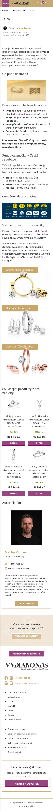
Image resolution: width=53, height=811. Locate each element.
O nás (10, 701)
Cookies (12, 715)
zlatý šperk (41, 231)
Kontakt (11, 706)
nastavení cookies (26, 806)
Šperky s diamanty (16, 729)
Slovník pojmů (18, 10)
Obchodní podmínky (17, 692)
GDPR (10, 710)
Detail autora (26, 603)
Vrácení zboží (14, 719)
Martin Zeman (24, 28)
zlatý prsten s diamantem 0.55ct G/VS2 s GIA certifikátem (13, 421)
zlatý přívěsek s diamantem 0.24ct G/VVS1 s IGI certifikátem (13, 472)
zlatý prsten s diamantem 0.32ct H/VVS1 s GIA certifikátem (39, 472)
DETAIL (13, 443)
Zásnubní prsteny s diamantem (22, 734)
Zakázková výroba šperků (20, 743)
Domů (5, 10)
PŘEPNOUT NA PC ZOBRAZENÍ (26, 653)
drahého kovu (21, 114)
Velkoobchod (14, 697)
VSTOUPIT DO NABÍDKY (26, 636)
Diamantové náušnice (18, 738)
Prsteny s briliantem (17, 747)
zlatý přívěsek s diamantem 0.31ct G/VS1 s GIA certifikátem (39, 421)
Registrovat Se (27, 784)
